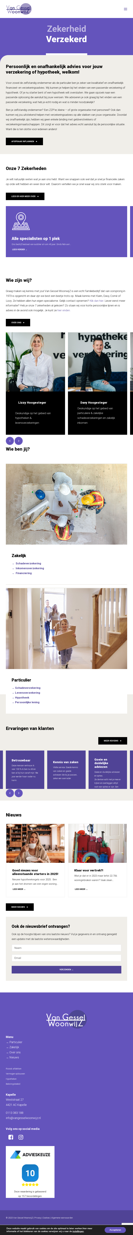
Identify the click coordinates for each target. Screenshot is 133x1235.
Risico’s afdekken (13, 1068)
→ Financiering (22, 573)
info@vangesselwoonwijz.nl (23, 1118)
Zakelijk (19, 555)
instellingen (78, 1231)
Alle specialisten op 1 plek (36, 238)
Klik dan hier (96, 300)
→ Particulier (14, 1042)
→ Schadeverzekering (26, 563)
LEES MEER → (19, 889)
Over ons (16, 322)
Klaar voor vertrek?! (88, 870)
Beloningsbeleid (13, 1084)
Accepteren (115, 1229)
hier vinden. (64, 310)
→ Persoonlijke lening (25, 702)
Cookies (46, 1218)
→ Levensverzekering (26, 692)
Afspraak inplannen (22, 141)
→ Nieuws (12, 1057)
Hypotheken (11, 1079)
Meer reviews (111, 741)
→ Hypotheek (20, 697)
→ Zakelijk (12, 1047)
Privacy (37, 1218)
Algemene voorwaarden (62, 1218)
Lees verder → (19, 249)
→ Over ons (13, 1052)
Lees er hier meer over (23, 196)
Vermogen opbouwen (15, 1073)
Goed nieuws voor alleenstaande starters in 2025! (35, 872)
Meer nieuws (18, 907)
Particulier (21, 680)
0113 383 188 (14, 1112)
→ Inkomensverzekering (28, 568)
